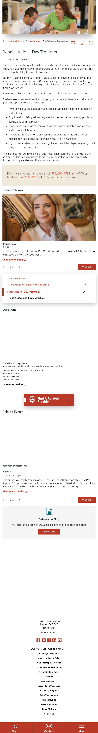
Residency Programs (49, 690)
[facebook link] (38, 640)
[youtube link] (60, 640)
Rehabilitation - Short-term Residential (29, 284)
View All (86, 266)
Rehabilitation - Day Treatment (23, 291)
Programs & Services (16, 41)
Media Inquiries (49, 699)
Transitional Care (34, 41)
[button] (82, 727)
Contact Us (49, 713)
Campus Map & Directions (49, 662)
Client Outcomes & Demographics (27, 297)
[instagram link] (44, 640)
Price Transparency (49, 695)
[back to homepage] (3, 41)
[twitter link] (49, 640)
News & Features (49, 704)
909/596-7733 (60, 173)
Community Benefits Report (49, 667)
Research (49, 676)
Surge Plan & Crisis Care (49, 686)
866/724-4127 (27, 177)
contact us (61, 177)
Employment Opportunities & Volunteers (49, 648)
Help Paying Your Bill (49, 681)
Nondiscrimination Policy (49, 658)
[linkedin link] (54, 640)
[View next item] (19, 267)
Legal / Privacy (49, 709)
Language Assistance (49, 653)
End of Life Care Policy (49, 672)
